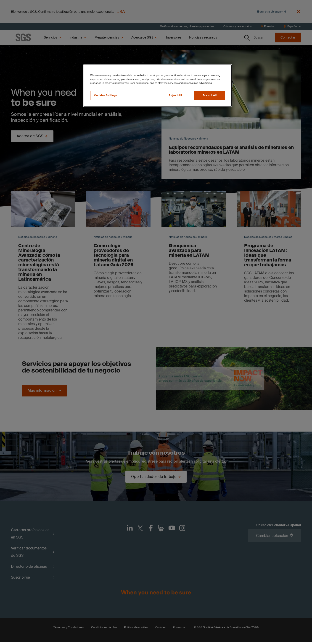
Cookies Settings (105, 95)
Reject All (175, 95)
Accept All (210, 95)
